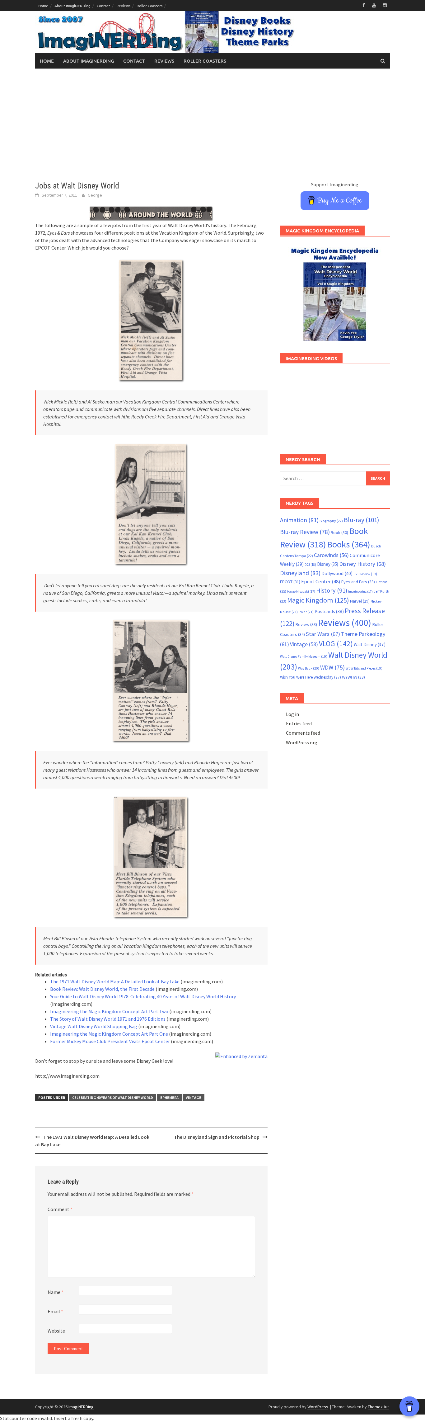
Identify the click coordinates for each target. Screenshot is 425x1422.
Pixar (306, 611)
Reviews (123, 5)
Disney (327, 564)
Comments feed (303, 733)
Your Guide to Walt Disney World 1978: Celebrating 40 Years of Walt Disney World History (143, 996)
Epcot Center (320, 581)
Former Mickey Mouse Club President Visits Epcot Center (110, 1041)
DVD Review (365, 574)
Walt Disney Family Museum (303, 656)
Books (348, 544)
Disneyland (300, 573)
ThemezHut (378, 1407)
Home (43, 5)
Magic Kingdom (318, 600)
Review (306, 624)
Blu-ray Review (305, 532)
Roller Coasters (149, 5)
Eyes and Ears (358, 582)
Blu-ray (361, 520)
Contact (103, 5)
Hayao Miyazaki (301, 591)
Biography (331, 520)
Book (339, 532)
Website (56, 1331)
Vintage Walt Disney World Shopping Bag (93, 1026)
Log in (292, 714)
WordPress (317, 1407)
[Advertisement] (212, 124)
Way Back (308, 668)
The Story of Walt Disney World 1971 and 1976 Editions (108, 1019)
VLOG (336, 643)
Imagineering (360, 591)
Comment (60, 1209)
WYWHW (353, 677)
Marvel (360, 601)
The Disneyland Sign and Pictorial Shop (216, 1137)
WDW (332, 667)
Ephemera (169, 1097)
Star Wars (323, 633)
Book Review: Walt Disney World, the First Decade (102, 989)
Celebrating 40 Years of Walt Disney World (112, 1097)
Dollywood (337, 573)
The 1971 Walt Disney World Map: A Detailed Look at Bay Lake (115, 981)
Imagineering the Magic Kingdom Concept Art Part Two (109, 1011)
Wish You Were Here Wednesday (310, 677)
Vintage (193, 1097)
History (331, 590)
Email (55, 1311)
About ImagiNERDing (72, 5)
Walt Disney (369, 644)
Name (55, 1292)
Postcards (329, 611)
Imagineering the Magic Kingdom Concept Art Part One (109, 1034)
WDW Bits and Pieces (364, 668)
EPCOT (290, 582)
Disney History (362, 563)
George (95, 195)
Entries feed (299, 723)
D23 (310, 564)
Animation (299, 520)
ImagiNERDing (81, 1407)
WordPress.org (301, 742)
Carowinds (331, 555)
